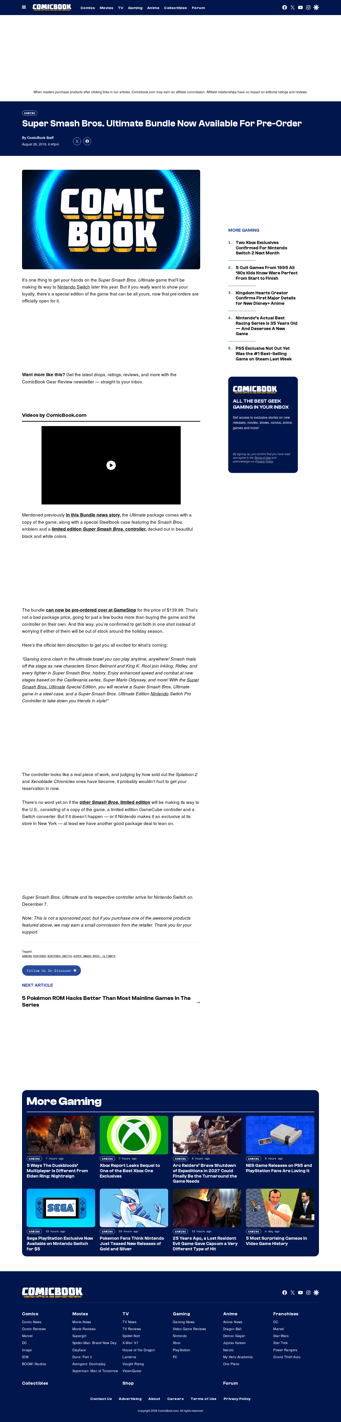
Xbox (177, 1342)
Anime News (232, 1321)
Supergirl (79, 1335)
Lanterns (129, 1357)
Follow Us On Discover (50, 970)
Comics (87, 8)
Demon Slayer (234, 1335)
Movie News (81, 1321)
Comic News (31, 1321)
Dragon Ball (232, 1328)
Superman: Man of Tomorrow (95, 1370)
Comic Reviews (34, 1328)
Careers (175, 1399)
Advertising (130, 1399)
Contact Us (101, 1399)
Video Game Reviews (189, 1328)
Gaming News (184, 1321)
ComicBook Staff (40, 137)
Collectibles (175, 8)
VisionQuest (131, 1370)
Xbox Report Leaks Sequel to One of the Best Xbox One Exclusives (130, 1171)
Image (27, 1350)
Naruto (228, 1350)
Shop (128, 1383)
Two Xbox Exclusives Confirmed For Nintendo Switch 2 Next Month (261, 248)
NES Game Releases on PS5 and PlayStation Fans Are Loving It (279, 1168)
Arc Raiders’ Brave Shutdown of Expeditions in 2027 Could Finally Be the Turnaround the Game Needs (205, 1173)
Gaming (135, 8)
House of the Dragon (138, 1350)
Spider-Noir (131, 1335)
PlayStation (181, 1350)
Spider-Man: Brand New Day (94, 1342)
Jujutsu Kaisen (234, 1342)
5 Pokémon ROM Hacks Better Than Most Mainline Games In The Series (106, 1001)
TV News (129, 1321)
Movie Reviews (84, 1328)
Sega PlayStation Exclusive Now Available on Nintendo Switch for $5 (60, 1244)
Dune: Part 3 (82, 1357)
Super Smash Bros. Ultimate (94, 956)
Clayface (79, 1350)
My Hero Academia (238, 1357)
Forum (198, 8)
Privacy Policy (264, 461)
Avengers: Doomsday (89, 1363)
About (154, 1399)
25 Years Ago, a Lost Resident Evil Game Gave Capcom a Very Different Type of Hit (205, 1244)
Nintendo (160, 693)
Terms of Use (262, 457)
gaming (27, 956)
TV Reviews (131, 1328)
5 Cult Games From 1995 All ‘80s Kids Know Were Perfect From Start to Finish (267, 273)
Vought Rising (133, 1363)
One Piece (231, 1363)
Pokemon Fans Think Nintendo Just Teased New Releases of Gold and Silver (132, 1244)
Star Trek (280, 1342)
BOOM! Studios (34, 1363)
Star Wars (281, 1335)
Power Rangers (285, 1350)
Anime (153, 8)
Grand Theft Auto (286, 1357)
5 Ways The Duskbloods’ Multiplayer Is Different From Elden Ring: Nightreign (57, 1171)
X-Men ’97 (130, 1342)
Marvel (27, 1335)
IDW (25, 1357)
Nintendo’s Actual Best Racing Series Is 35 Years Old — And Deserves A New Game (266, 325)
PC (175, 1357)
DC (24, 1342)
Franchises (286, 1313)
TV (120, 8)
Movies (106, 8)
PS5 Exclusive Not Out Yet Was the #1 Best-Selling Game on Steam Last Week (264, 354)
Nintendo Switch (74, 286)
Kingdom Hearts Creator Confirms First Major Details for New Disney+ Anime (266, 298)
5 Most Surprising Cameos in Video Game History (276, 1241)
